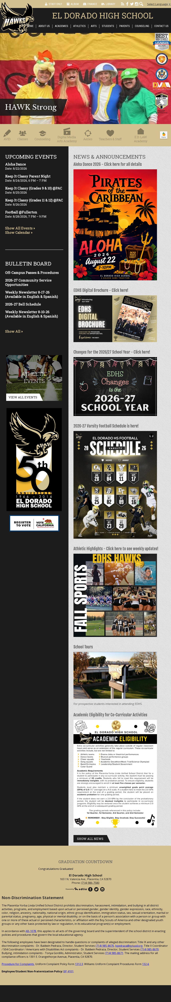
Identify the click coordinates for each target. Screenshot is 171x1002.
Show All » (14, 331)
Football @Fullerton (21, 212)
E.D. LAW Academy (140, 139)
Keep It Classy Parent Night (27, 176)
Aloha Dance (15, 164)
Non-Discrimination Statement (33, 897)
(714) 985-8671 (114, 953)
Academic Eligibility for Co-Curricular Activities (110, 714)
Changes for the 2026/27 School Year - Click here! (111, 352)
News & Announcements (109, 156)
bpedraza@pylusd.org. (129, 946)
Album (75, 4)
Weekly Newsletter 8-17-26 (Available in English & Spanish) (31, 294)
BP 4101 (68, 971)
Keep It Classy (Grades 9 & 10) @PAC (33, 188)
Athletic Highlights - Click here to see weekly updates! (115, 548)
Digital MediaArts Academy (67, 139)
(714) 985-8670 (105, 946)
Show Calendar (17, 232)
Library (110, 4)
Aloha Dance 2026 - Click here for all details (107, 164)
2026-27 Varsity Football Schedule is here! (106, 426)
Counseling (42, 139)
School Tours (83, 646)
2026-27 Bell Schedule (23, 304)
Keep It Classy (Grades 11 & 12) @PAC (34, 200)
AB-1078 (31, 931)
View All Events (23, 397)
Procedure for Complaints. (18, 964)
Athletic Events (34, 377)
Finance (92, 4)
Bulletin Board (28, 263)
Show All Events (19, 228)
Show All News (90, 839)
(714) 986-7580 (90, 883)
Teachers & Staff (110, 139)
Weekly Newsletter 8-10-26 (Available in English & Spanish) (31, 314)
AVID (7, 139)
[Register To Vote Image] (34, 523)
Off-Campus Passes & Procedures (32, 272)
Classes (22, 139)
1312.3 (79, 964)
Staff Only (55, 4)
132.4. (145, 964)
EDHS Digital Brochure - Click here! (100, 290)
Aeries (87, 139)
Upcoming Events (31, 156)
